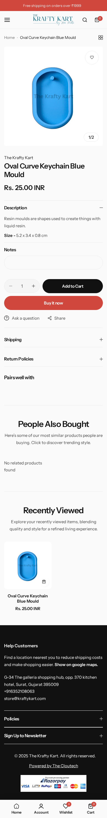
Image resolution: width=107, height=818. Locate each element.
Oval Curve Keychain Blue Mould (28, 598)
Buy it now (53, 303)
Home (9, 37)
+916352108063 (19, 691)
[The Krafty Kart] (53, 19)
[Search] (85, 20)
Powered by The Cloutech (53, 765)
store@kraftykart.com (25, 698)
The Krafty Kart (18, 157)
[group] (53, 96)
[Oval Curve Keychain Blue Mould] (28, 565)
